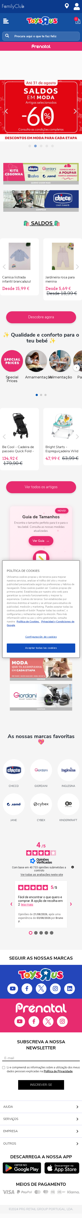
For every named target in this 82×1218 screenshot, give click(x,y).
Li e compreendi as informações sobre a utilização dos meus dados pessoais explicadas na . (43, 1070)
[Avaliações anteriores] (11, 904)
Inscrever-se (41, 1085)
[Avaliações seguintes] (71, 904)
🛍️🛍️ (41, 223)
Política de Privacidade (58, 1071)
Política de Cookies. (28, 621)
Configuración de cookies (41, 637)
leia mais (27, 904)
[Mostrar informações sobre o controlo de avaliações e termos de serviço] (72, 867)
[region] (41, 609)
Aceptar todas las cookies (41, 648)
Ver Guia (38, 541)
